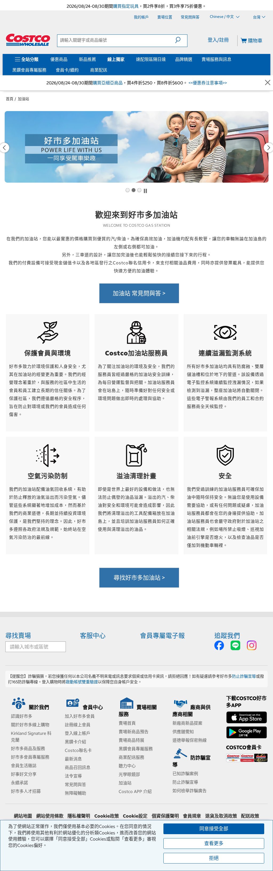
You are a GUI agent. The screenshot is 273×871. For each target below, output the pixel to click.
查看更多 (213, 843)
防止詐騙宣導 (244, 676)
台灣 (256, 17)
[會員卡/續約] (80, 70)
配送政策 (250, 816)
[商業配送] (108, 70)
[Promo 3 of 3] (139, 191)
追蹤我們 (227, 635)
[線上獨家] (126, 59)
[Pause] (145, 190)
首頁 (9, 98)
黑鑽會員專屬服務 (29, 70)
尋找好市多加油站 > (139, 577)
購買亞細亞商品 (108, 82)
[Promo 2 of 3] (133, 191)
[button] (181, 40)
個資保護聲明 (165, 816)
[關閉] (267, 83)
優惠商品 (58, 59)
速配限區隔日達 (151, 59)
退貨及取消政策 (221, 816)
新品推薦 (87, 59)
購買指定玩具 (126, 6)
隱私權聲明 (78, 816)
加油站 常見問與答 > (139, 293)
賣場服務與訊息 (216, 59)
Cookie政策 (106, 816)
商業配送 (98, 70)
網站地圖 (23, 816)
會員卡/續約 (67, 70)
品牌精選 (183, 59)
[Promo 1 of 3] (127, 191)
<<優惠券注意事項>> (207, 82)
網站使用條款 (49, 816)
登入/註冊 (218, 40)
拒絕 (214, 858)
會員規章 (192, 816)
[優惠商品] (68, 59)
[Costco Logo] (28, 39)
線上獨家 (116, 59)
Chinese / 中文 (222, 16)
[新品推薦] (97, 59)
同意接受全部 (213, 829)
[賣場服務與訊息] (232, 59)
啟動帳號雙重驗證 (82, 681)
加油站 (23, 98)
